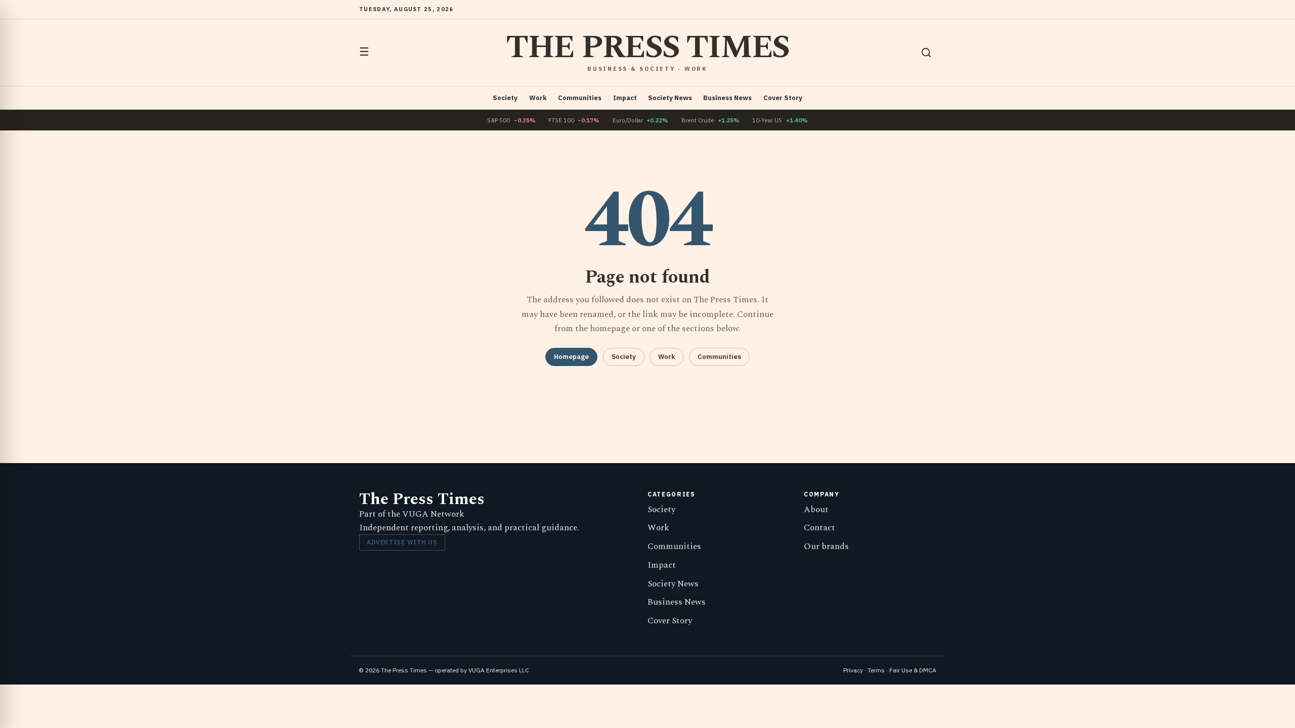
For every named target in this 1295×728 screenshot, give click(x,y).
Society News (670, 98)
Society (505, 98)
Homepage (571, 356)
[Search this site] (926, 52)
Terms (876, 670)
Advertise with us (402, 542)
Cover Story (782, 98)
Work (538, 98)
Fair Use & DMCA (912, 670)
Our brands (826, 546)
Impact (625, 98)
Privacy (853, 670)
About (816, 509)
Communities (579, 98)
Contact (819, 527)
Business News (727, 98)
